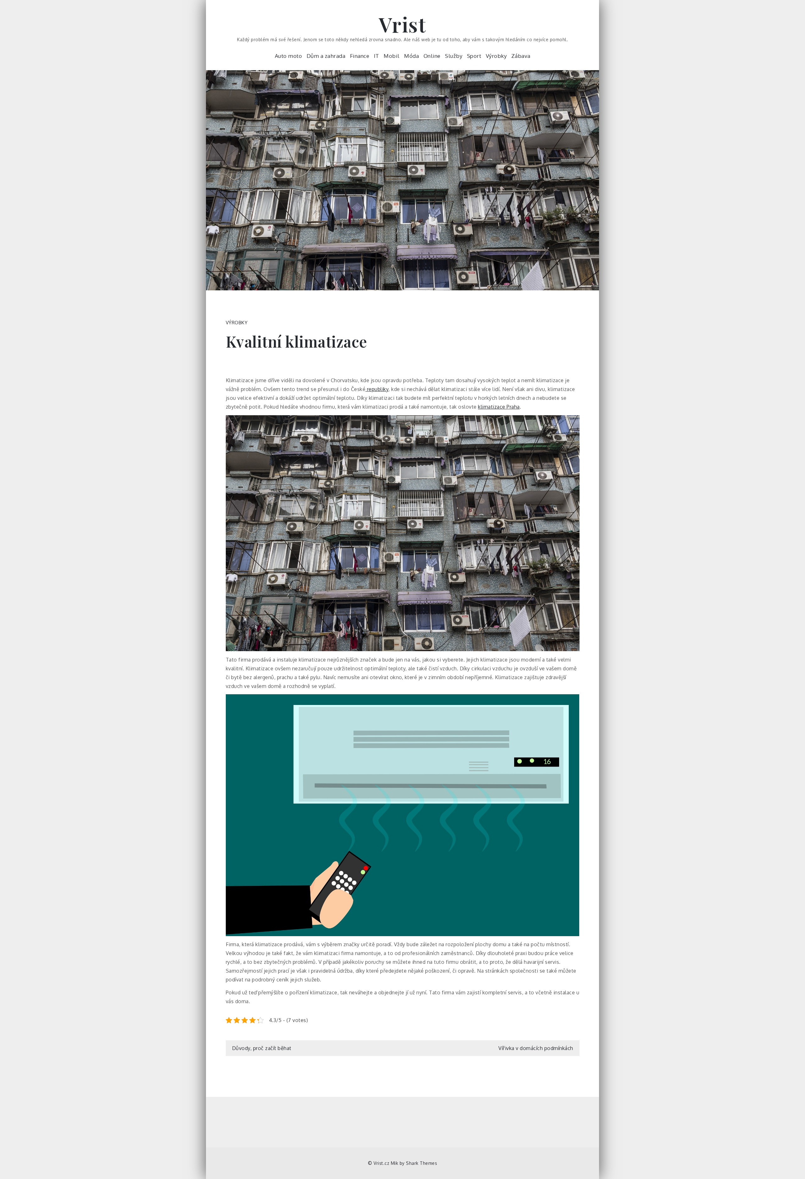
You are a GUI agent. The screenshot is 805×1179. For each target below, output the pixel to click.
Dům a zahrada (326, 56)
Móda (411, 56)
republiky (376, 389)
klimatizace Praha (499, 407)
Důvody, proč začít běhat (261, 1048)
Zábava (520, 56)
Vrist (402, 24)
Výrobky (496, 56)
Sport (474, 56)
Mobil (392, 56)
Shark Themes (421, 1163)
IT (376, 56)
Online (432, 56)
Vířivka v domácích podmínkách (535, 1048)
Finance (359, 56)
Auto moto (288, 56)
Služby (453, 56)
